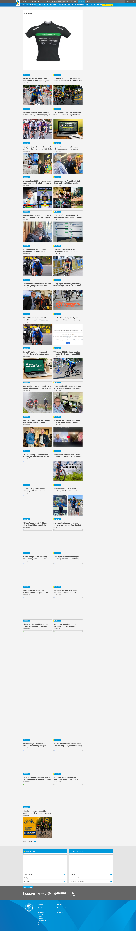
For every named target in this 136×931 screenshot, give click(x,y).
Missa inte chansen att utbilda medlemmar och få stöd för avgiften (37, 812)
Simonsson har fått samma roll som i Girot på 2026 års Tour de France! (67, 387)
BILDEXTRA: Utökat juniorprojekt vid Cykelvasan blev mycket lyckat (36, 79)
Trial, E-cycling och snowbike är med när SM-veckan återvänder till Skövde (37, 148)
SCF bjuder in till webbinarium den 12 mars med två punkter (34, 250)
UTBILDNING (62, 5)
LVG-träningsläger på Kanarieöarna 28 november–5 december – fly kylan (37, 778)
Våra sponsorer (28, 887)
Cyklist (70, 5)
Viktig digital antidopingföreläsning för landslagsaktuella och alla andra (67, 285)
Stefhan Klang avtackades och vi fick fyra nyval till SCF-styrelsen (65, 148)
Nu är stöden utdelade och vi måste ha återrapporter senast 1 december (67, 455)
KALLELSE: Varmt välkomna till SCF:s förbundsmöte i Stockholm (35, 319)
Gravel (48, 1)
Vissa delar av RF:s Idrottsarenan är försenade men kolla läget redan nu (67, 114)
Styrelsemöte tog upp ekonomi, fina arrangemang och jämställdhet (67, 524)
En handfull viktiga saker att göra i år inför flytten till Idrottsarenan (36, 353)
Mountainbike (62, 1)
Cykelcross (35, 1)
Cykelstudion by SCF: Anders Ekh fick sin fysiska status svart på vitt (36, 455)
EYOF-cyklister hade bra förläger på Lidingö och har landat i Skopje (66, 558)
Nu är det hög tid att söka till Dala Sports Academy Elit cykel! (35, 744)
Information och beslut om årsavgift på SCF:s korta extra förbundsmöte (37, 421)
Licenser (88, 1)
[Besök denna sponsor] (29, 894)
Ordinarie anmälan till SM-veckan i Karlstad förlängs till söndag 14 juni (37, 114)
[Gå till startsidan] (29, 911)
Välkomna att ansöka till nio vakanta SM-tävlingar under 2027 (66, 250)
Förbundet (81, 1)
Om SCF (59, 904)
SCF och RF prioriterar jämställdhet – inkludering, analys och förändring (67, 744)
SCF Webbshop (108, 5)
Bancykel (25, 1)
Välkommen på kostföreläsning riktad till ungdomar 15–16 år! (35, 558)
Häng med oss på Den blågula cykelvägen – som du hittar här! (65, 778)
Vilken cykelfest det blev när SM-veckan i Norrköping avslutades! (35, 625)
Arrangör (53, 5)
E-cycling (40, 914)
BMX (30, 1)
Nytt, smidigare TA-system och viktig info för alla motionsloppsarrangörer (37, 387)
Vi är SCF (25, 5)
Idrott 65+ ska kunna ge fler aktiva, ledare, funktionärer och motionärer (67, 79)
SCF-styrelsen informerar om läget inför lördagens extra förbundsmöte (67, 421)
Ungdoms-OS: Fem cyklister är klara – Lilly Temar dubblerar (65, 591)
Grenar (40, 904)
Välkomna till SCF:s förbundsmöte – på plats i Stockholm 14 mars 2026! (67, 353)
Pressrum (60, 912)
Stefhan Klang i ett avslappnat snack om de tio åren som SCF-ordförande (37, 216)
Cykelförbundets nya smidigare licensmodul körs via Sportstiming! (66, 319)
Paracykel (69, 1)
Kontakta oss (90, 5)
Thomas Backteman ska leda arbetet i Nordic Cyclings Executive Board (37, 285)
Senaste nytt (101, 5)
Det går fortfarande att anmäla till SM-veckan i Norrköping (65, 625)
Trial (75, 1)
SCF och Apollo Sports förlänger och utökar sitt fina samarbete (35, 524)
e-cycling (42, 1)
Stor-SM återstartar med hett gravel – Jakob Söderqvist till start (36, 591)
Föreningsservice (62, 908)
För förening (43, 5)
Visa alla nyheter (27, 841)
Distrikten (33, 5)
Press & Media (79, 5)
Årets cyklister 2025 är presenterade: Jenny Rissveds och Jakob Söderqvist (37, 182)
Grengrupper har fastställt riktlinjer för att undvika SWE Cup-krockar (67, 182)
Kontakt (59, 910)
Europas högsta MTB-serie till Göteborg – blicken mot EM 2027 (66, 490)
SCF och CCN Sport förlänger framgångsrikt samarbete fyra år (35, 490)
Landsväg (54, 1)
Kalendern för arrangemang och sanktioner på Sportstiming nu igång (67, 216)
